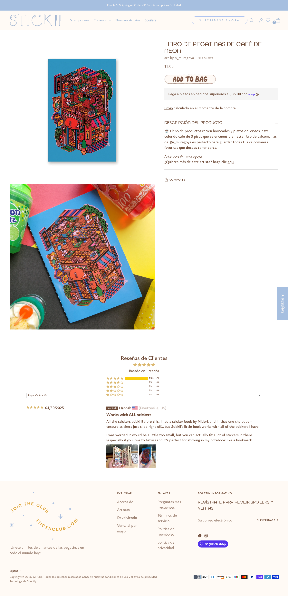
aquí (231, 162)
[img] (34, 407)
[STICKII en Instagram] (206, 535)
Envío (168, 108)
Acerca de (125, 502)
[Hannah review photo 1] (122, 456)
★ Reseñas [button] (282, 303)
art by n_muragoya (179, 58)
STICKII (38, 577)
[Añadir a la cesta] (190, 79)
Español (14, 571)
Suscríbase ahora (219, 20)
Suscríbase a (267, 520)
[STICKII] (37, 20)
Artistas (123, 510)
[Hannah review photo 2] (147, 456)
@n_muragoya (191, 156)
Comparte (177, 179)
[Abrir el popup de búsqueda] (251, 20)
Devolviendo (127, 518)
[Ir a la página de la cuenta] (260, 20)
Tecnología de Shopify (23, 581)
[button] (114, 378)
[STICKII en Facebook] (200, 535)
